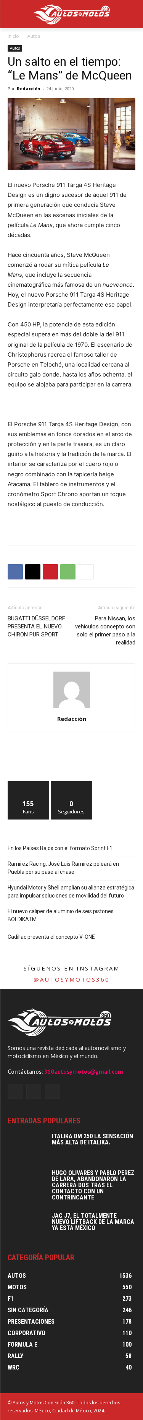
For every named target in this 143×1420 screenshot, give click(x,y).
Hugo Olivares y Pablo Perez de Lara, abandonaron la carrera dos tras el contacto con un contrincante (93, 1185)
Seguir (71, 784)
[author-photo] (71, 708)
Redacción (28, 88)
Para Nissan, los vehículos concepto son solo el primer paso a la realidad (105, 630)
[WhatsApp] (68, 571)
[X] (32, 571)
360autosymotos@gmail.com (83, 1071)
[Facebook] (15, 571)
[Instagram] (33, 1091)
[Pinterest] (50, 571)
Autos (33, 36)
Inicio (13, 36)
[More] (86, 571)
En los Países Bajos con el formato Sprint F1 (60, 848)
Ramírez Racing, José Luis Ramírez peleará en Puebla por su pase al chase (63, 868)
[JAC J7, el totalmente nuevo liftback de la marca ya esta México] (27, 1226)
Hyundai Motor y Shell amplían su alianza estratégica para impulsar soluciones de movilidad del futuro (71, 891)
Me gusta (28, 784)
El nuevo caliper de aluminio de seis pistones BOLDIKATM (61, 915)
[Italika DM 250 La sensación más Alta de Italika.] (27, 1146)
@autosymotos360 (72, 979)
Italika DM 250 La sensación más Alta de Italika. (92, 1139)
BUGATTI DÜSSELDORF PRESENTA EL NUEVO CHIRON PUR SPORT (36, 626)
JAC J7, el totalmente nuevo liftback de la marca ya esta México (93, 1222)
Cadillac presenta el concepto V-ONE (51, 937)
